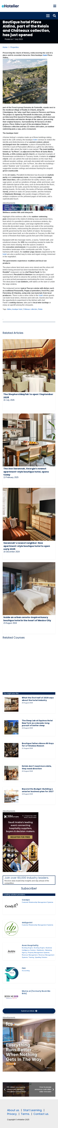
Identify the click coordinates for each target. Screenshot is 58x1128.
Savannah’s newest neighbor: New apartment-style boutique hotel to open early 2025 (26, 545)
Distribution (40, 950)
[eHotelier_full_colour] (10, 5)
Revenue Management (30, 955)
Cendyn (26, 900)
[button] (55, 5)
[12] (29, 210)
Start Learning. (32, 1110)
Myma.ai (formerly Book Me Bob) (36, 992)
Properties (14, 47)
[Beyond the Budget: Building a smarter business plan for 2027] (11, 796)
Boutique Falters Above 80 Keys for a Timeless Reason (38, 744)
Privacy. (12, 1114)
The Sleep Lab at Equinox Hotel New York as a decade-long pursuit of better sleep (37, 723)
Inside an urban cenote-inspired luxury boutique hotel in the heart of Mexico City (27, 619)
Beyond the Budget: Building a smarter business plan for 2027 (38, 790)
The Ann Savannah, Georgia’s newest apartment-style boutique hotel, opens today (26, 471)
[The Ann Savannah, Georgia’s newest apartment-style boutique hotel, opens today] (29, 440)
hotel (45, 55)
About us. (13, 1110)
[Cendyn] (11, 906)
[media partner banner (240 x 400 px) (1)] (20, 871)
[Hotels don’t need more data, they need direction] (11, 773)
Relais (40, 309)
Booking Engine (27, 948)
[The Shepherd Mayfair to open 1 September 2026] (29, 365)
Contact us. (41, 1114)
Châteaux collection (30, 309)
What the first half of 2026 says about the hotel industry (38, 698)
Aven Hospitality (30, 945)
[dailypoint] (11, 929)
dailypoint (27, 922)
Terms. (25, 1114)
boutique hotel (17, 309)
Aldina (9, 309)
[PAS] (11, 974)
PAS (24, 968)
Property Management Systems (38, 952)
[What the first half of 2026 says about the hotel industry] (11, 704)
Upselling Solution (41, 957)
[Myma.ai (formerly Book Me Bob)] (11, 997)
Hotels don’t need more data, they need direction (36, 767)
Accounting (26, 970)
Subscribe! (29, 888)
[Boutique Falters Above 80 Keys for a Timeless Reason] (11, 750)
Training (31, 957)
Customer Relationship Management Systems (37, 902)
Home (5, 47)
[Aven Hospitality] (11, 951)
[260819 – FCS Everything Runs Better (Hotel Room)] (29, 1071)
